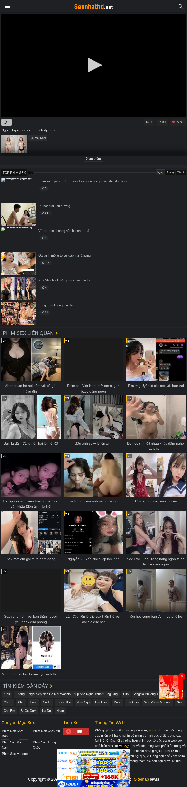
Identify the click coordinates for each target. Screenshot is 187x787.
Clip (126, 694)
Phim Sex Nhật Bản (12, 733)
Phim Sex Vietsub (15, 754)
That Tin (133, 702)
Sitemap (141, 779)
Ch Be (8, 702)
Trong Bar (64, 702)
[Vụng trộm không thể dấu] (18, 313)
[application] (93, 65)
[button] (93, 65)
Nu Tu (47, 702)
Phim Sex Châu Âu (46, 731)
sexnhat (154, 730)
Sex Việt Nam (38, 137)
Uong (33, 702)
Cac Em (9, 710)
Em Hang (101, 702)
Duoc (117, 702)
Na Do (46, 710)
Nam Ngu (83, 702)
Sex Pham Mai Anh (157, 702)
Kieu (7, 694)
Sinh (180, 702)
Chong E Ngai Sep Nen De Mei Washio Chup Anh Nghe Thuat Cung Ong (67, 694)
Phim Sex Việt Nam (12, 744)
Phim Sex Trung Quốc (44, 744)
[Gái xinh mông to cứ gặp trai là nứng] (18, 263)
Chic (21, 702)
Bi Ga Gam (29, 710)
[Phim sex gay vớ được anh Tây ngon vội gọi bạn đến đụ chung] (18, 189)
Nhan (60, 710)
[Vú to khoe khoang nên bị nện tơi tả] (18, 239)
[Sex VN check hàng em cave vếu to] (18, 288)
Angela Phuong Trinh (149, 694)
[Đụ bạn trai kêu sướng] (18, 214)
